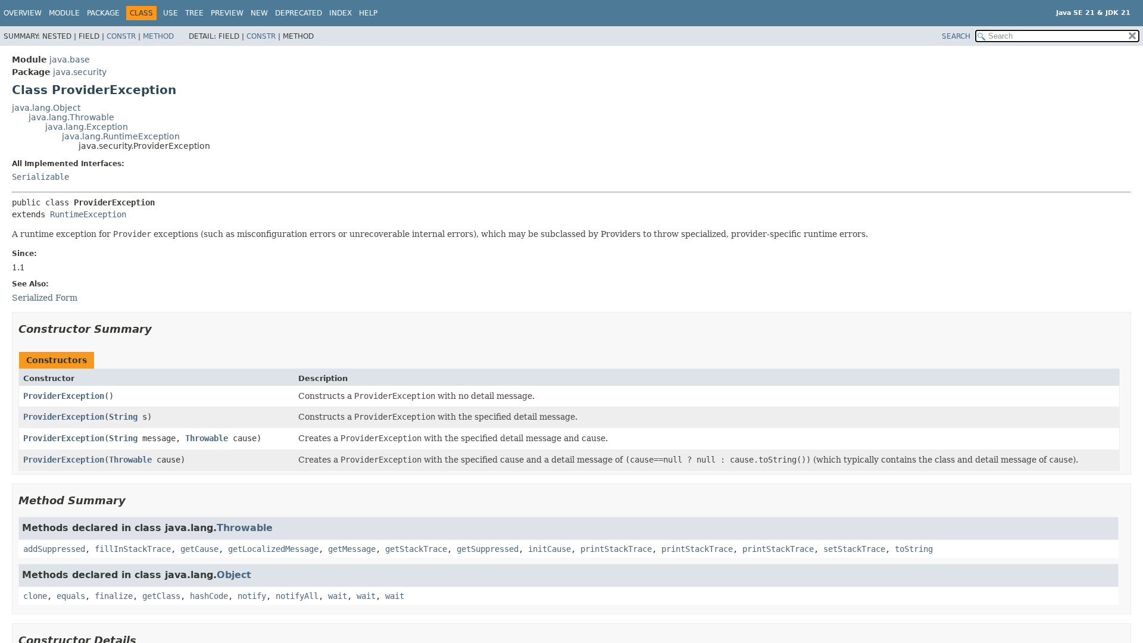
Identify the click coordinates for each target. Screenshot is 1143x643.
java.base (69, 59)
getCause (199, 549)
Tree (194, 13)
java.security (80, 72)
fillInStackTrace (133, 549)
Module (64, 13)
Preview (227, 13)
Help (368, 13)
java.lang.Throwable (71, 117)
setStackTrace (854, 549)
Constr (121, 36)
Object (234, 574)
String (123, 417)
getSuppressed (488, 549)
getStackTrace (416, 549)
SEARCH (956, 36)
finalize (114, 596)
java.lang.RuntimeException (121, 136)
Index (340, 13)
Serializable (40, 177)
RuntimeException (88, 214)
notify (252, 596)
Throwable (206, 438)
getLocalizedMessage (273, 549)
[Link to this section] (160, 329)
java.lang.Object (46, 108)
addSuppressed (54, 549)
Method (158, 36)
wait (337, 596)
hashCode (209, 596)
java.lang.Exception (86, 127)
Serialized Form (44, 297)
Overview (23, 13)
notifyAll (297, 596)
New (259, 13)
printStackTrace (616, 549)
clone (35, 596)
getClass (161, 596)
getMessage (352, 549)
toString (914, 549)
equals (71, 596)
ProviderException (63, 396)
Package (103, 13)
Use (170, 13)
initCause (549, 549)
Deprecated (298, 13)
